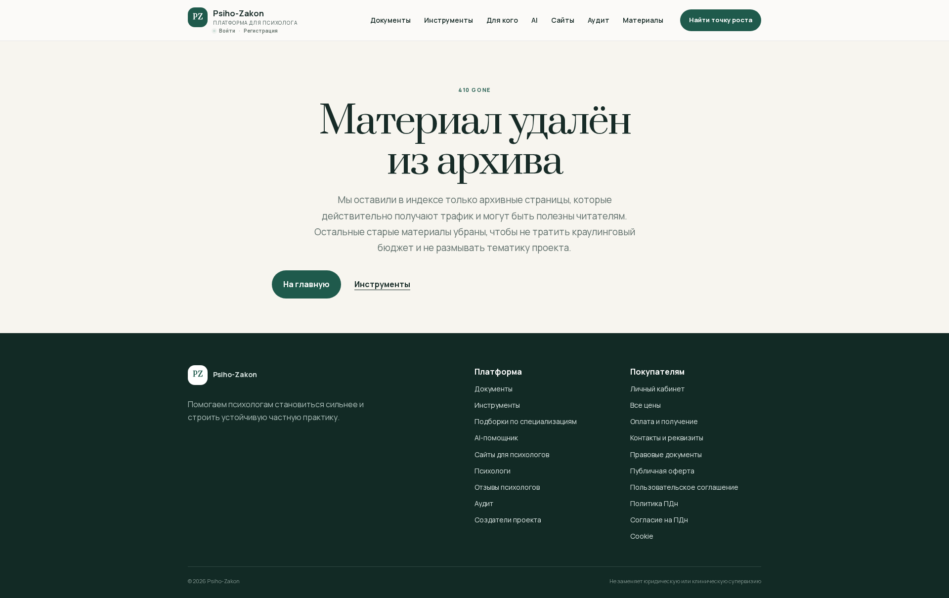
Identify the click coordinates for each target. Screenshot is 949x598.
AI (534, 20)
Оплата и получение (664, 421)
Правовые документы (666, 454)
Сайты (562, 20)
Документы (390, 20)
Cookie (641, 536)
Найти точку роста (720, 19)
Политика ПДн (654, 503)
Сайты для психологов (511, 454)
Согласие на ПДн (659, 519)
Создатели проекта (507, 519)
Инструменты (448, 20)
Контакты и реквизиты (666, 437)
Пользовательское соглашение (684, 487)
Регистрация (261, 30)
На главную (306, 284)
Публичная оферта (662, 470)
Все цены (645, 405)
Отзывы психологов (507, 487)
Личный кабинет (657, 388)
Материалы (643, 20)
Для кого (502, 20)
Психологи (492, 470)
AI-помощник (496, 437)
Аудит (598, 20)
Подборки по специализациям (525, 421)
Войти (227, 30)
